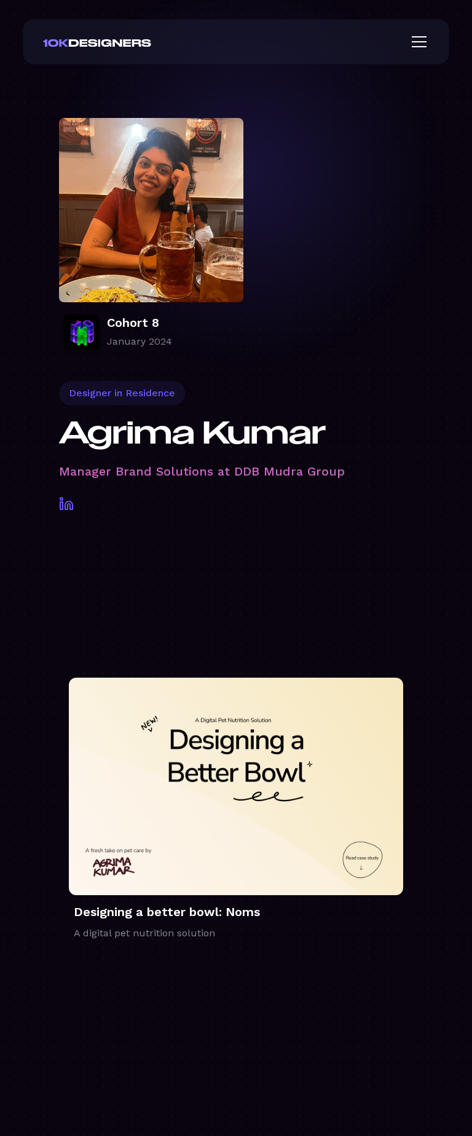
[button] (416, 42)
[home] (117, 42)
